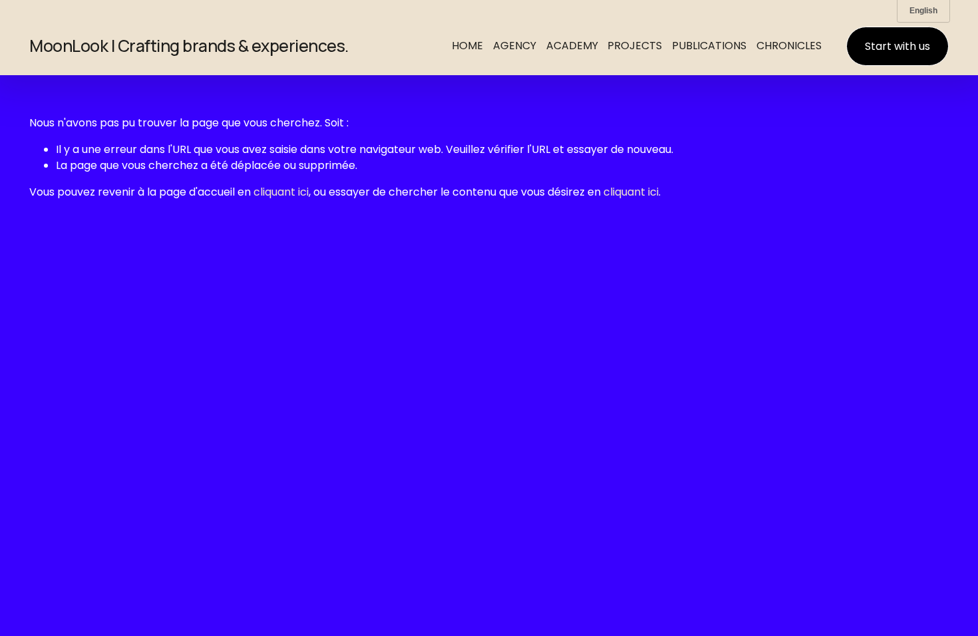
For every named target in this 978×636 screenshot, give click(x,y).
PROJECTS (634, 45)
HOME (467, 45)
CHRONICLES (789, 45)
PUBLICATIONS (709, 45)
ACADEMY (572, 45)
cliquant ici (281, 192)
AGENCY (514, 45)
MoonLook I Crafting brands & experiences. (189, 46)
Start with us (897, 46)
